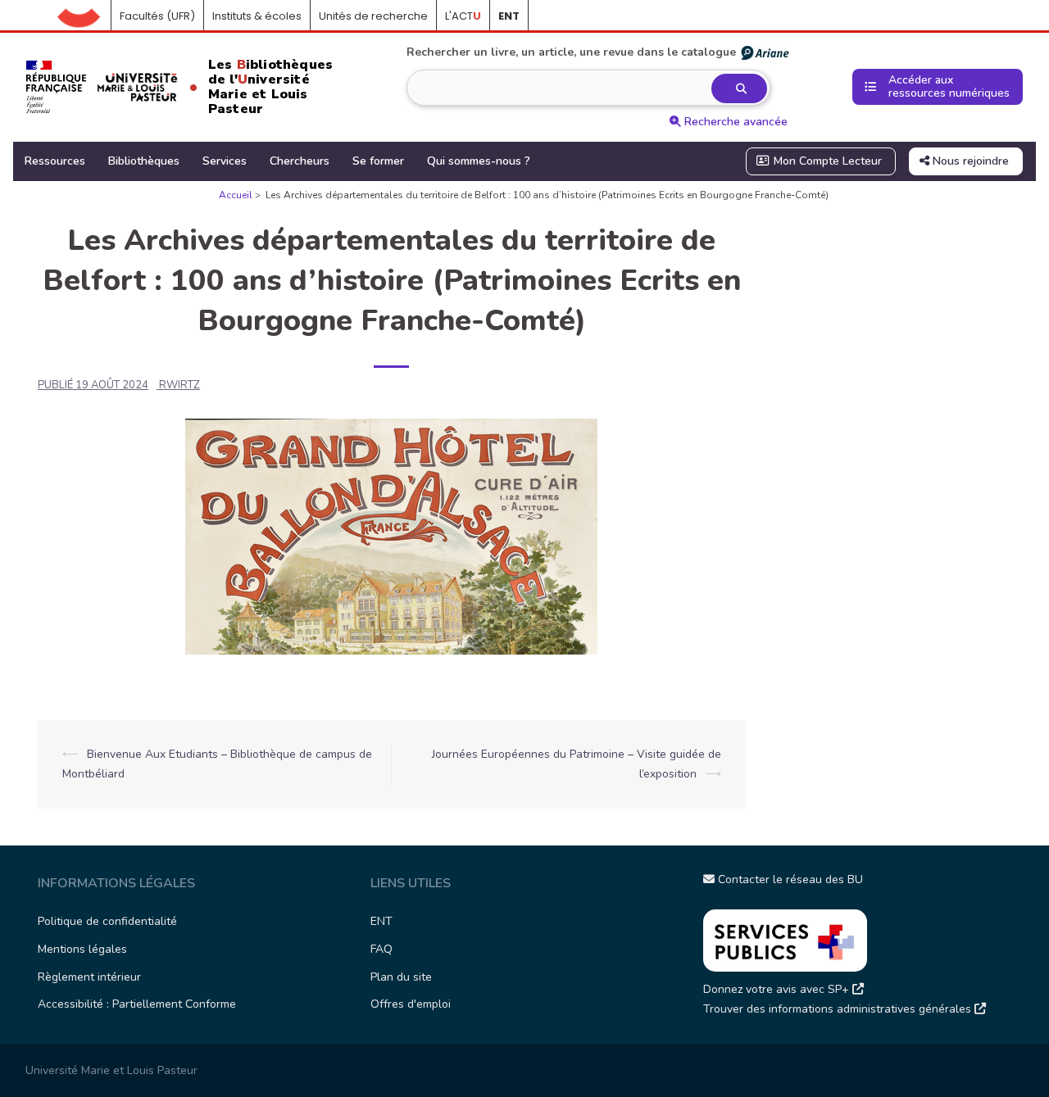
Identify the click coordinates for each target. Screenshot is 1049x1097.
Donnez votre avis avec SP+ (777, 989)
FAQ (381, 949)
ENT (381, 921)
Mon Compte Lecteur (826, 161)
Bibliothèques (143, 161)
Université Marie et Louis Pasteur (111, 1070)
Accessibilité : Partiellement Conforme (137, 1004)
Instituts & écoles (257, 16)
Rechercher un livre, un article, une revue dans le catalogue (571, 52)
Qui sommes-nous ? (478, 161)
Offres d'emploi (410, 1004)
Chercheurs (299, 161)
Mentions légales (82, 949)
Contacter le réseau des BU (789, 879)
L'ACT (463, 16)
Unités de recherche (373, 16)
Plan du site (401, 977)
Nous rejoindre (969, 161)
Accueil (84, 16)
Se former (378, 161)
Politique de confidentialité (107, 921)
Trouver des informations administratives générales (838, 1009)
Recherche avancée (734, 121)
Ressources (55, 161)
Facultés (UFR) (157, 16)
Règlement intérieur (89, 977)
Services (224, 161)
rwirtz (179, 385)
